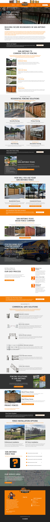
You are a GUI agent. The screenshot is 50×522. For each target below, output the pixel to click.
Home (8, 509)
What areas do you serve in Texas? (32, 462)
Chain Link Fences (22, 70)
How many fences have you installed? (33, 453)
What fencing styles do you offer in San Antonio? (34, 465)
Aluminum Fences (22, 61)
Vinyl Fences (21, 79)
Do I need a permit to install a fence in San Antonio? (35, 459)
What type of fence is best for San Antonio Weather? (35, 456)
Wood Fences (21, 88)
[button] (40, 45)
